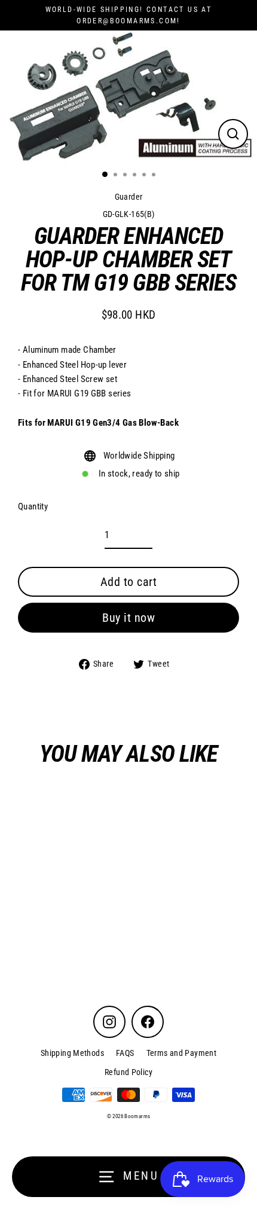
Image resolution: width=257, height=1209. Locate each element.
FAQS (125, 1053)
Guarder (129, 197)
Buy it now (128, 617)
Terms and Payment (181, 1053)
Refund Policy (128, 1072)
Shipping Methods (72, 1053)
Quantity (33, 506)
